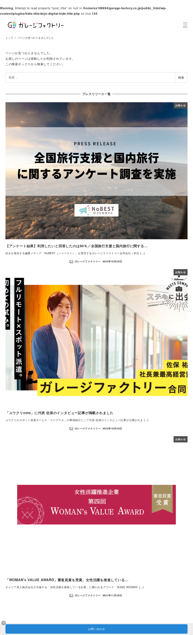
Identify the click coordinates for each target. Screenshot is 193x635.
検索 (181, 77)
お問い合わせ (96, 629)
